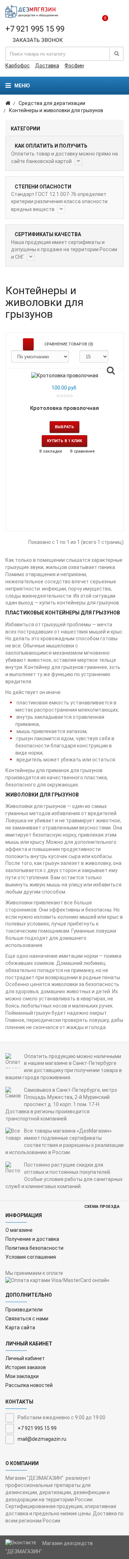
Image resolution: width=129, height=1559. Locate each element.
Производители (24, 1309)
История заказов (25, 1367)
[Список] (28, 344)
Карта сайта (20, 1327)
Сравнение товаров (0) (68, 344)
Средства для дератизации (52, 103)
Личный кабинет (25, 1358)
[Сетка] (16, 344)
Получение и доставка (32, 1239)
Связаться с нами (26, 1318)
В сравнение (82, 451)
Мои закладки (22, 1376)
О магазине (19, 1230)
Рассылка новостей (29, 1385)
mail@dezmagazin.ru (42, 1439)
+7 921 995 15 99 (37, 1428)
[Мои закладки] (91, 14)
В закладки (50, 451)
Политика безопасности (34, 1248)
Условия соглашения (30, 1257)
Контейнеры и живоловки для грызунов (56, 110)
